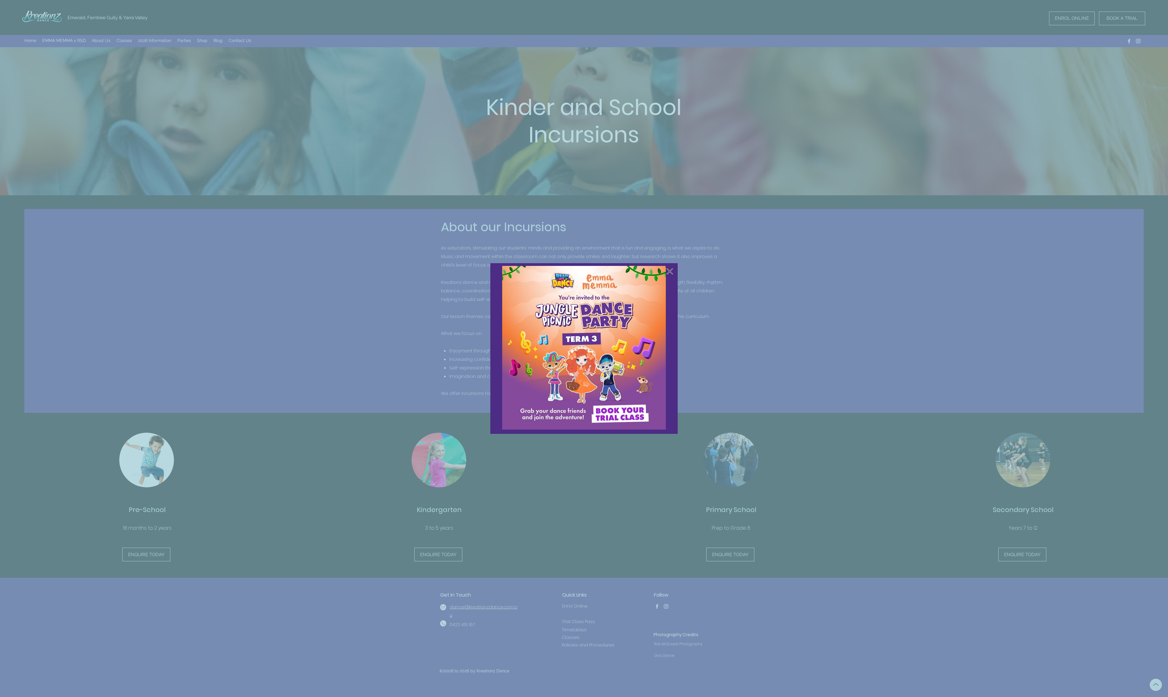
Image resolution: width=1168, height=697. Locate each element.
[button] (670, 271)
